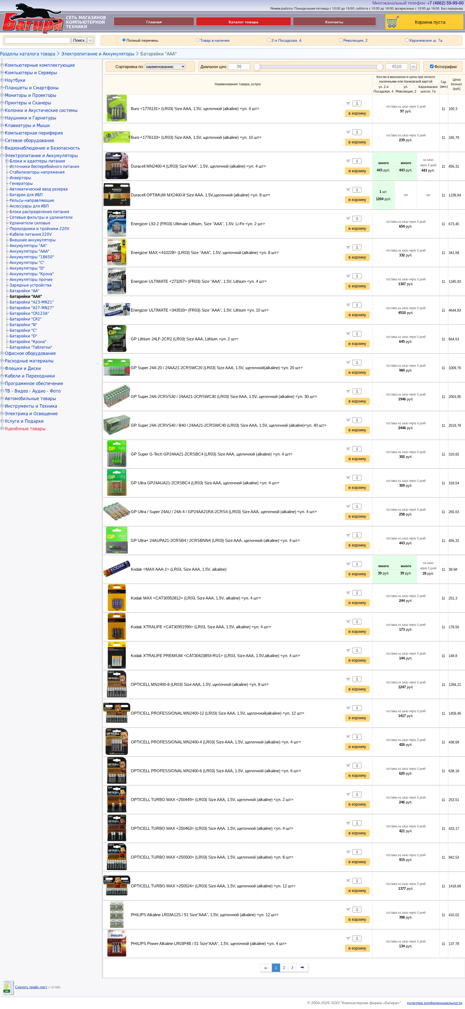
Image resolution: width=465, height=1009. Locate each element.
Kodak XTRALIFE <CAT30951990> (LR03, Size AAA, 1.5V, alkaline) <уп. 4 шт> (201, 627)
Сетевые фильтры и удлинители (41, 217)
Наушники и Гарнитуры (30, 118)
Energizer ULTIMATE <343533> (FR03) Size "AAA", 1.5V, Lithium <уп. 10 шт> (200, 310)
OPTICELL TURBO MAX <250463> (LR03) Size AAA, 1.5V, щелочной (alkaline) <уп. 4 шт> (212, 828)
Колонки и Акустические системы (41, 110)
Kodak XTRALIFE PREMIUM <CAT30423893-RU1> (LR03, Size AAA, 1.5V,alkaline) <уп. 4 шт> (215, 656)
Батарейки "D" (23, 336)
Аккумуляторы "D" (27, 268)
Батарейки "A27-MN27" (32, 307)
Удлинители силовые (30, 223)
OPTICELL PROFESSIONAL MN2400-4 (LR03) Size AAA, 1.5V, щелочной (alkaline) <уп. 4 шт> (216, 742)
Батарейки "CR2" (26, 319)
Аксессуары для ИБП (29, 206)
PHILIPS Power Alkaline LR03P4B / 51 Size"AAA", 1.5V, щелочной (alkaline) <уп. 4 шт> (209, 943)
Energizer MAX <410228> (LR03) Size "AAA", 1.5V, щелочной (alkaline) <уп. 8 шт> (205, 253)
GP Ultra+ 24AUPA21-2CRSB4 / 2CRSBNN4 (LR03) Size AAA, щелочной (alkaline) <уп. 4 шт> (215, 540)
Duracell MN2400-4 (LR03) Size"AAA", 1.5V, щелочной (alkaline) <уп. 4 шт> (198, 166)
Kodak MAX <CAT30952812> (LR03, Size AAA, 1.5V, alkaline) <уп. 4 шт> (196, 598)
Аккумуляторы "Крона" (32, 273)
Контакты (334, 21)
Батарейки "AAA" (158, 54)
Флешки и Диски (23, 368)
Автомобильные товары (30, 398)
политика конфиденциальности (434, 1003)
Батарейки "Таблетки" (31, 347)
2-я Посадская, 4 (286, 40)
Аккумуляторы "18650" (32, 257)
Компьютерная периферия (34, 133)
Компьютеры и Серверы (31, 72)
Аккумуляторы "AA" (28, 245)
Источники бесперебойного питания (44, 166)
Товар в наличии (215, 40)
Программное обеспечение (34, 383)
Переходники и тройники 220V (39, 228)
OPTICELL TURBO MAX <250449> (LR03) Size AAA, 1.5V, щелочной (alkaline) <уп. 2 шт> (212, 800)
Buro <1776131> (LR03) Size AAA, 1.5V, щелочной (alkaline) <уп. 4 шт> (195, 109)
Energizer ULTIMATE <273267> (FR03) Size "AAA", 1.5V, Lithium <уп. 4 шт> (199, 281)
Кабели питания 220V (31, 234)
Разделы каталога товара (27, 54)
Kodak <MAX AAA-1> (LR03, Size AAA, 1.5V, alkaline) (179, 569)
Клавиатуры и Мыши (27, 125)
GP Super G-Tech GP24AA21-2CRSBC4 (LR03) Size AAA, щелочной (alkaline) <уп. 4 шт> (212, 454)
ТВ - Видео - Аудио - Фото (33, 391)
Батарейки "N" (23, 324)
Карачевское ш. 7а (426, 40)
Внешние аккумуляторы (33, 240)
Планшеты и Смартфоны (32, 87)
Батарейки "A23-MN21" (32, 302)
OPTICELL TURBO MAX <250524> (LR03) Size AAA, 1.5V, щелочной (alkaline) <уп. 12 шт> (213, 886)
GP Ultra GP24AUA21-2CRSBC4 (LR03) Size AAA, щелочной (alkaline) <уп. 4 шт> (205, 483)
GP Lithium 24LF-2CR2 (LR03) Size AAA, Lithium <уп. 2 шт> (184, 339)
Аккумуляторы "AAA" (29, 251)
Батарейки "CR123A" (29, 313)
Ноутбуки (15, 80)
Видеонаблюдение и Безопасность (42, 148)
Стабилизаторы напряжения (37, 172)
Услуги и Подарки (24, 421)
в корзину (357, 113)
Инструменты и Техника (31, 406)
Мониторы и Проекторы (30, 95)
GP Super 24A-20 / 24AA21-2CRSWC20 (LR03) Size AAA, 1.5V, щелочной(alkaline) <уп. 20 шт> (217, 368)
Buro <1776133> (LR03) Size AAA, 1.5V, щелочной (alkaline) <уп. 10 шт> (196, 137)
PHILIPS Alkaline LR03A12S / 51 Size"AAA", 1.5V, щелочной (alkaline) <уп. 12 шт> (205, 915)
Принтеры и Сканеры (28, 102)
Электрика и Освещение (31, 413)
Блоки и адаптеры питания (37, 161)
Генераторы (21, 183)
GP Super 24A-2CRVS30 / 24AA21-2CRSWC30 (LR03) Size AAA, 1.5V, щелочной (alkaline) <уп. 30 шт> (224, 396)
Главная (154, 21)
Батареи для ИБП (26, 194)
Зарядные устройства (30, 285)
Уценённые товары (25, 428)
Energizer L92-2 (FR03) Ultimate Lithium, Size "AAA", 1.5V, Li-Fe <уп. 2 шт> (198, 224)
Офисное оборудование (30, 353)
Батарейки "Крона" (28, 341)
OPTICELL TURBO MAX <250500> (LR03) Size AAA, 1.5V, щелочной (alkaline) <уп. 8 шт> (212, 857)
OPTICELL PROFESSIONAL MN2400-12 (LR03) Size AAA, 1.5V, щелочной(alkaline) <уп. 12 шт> (217, 713)
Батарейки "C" (23, 330)
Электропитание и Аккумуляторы (97, 54)
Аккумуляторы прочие (31, 279)
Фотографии (445, 66)
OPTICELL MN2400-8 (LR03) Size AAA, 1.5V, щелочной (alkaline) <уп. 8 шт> (200, 684)
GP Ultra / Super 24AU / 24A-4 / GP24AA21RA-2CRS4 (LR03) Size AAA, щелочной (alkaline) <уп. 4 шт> (224, 512)
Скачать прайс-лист (31, 987)
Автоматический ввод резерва (39, 189)
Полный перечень (142, 40)
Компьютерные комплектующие (40, 65)
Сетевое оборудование (29, 140)
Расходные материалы (29, 361)
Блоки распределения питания (39, 211)
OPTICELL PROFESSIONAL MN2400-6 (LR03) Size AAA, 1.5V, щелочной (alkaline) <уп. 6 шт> (216, 771)
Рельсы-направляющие (32, 200)
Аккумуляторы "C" (27, 262)
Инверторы (20, 177)
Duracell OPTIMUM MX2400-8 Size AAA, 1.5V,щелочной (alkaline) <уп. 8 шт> (200, 195)
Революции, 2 (355, 40)
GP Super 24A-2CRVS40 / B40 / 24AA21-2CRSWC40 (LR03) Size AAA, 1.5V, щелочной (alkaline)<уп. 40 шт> (228, 425)
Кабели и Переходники (30, 376)
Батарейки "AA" (24, 290)
